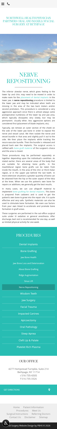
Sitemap (43, 417)
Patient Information (33, 407)
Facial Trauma (28, 306)
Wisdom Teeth (28, 293)
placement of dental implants (35, 97)
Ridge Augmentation (28, 275)
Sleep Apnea (28, 333)
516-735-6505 (29, 375)
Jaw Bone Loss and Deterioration (28, 263)
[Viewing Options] (6, 423)
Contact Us (15, 417)
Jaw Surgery (28, 300)
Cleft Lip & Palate (28, 340)
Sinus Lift (28, 281)
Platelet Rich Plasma (28, 347)
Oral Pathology (28, 327)
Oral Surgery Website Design (20, 425)
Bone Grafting (28, 251)
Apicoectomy (28, 320)
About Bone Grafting (28, 269)
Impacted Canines (28, 313)
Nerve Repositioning (28, 287)
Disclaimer (30, 417)
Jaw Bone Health (28, 257)
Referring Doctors (41, 413)
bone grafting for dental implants (28, 191)
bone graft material (23, 148)
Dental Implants (28, 244)
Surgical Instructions (17, 413)
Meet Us (36, 410)
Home (16, 407)
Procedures (28, 235)
